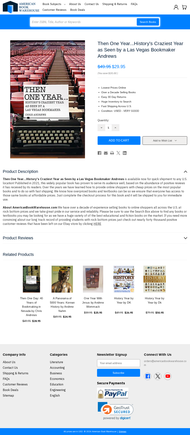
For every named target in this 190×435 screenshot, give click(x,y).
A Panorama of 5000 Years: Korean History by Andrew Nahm (62, 304)
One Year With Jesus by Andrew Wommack (93, 302)
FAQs (134, 4)
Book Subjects (52, 4)
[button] (115, 411)
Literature (56, 362)
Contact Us (92, 4)
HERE (97, 224)
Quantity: (103, 120)
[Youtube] (167, 376)
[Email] (106, 153)
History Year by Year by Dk (154, 300)
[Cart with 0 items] (184, 7)
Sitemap (8, 395)
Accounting (57, 367)
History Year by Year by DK (124, 300)
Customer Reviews (54, 10)
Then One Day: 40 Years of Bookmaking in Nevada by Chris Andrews (31, 307)
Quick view (31, 279)
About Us (75, 4)
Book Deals (77, 10)
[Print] (112, 153)
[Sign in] (176, 7)
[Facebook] (99, 153)
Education (56, 384)
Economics (57, 379)
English (55, 395)
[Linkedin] (125, 153)
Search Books (148, 21)
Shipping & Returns (114, 4)
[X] (118, 153)
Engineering (58, 390)
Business (56, 373)
